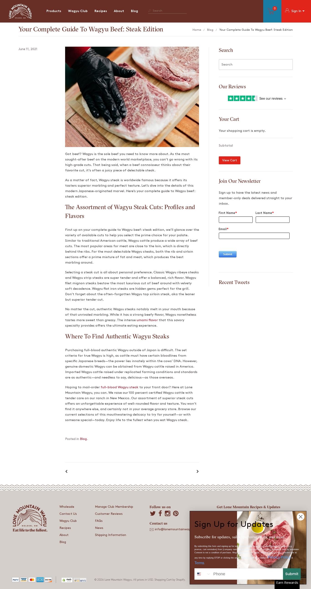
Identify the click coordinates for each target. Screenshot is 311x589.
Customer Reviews (108, 513)
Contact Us (68, 513)
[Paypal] (15, 580)
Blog (134, 11)
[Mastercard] (32, 580)
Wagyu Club (78, 11)
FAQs (98, 520)
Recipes (100, 11)
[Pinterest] (175, 513)
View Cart (229, 160)
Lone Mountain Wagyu (118, 580)
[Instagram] (167, 513)
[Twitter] (153, 513)
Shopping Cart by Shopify (169, 580)
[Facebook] (160, 513)
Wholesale (66, 506)
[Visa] (23, 580)
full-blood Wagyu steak (119, 387)
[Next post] (197, 471)
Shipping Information (110, 534)
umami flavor (147, 320)
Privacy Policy (279, 557)
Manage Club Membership (114, 506)
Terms (199, 563)
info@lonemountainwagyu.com (178, 529)
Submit (291, 573)
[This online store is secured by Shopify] (67, 579)
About (119, 11)
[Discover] (48, 580)
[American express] (40, 580)
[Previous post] (66, 471)
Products (53, 11)
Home (197, 29)
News (99, 527)
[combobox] (203, 574)
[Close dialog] (301, 517)
